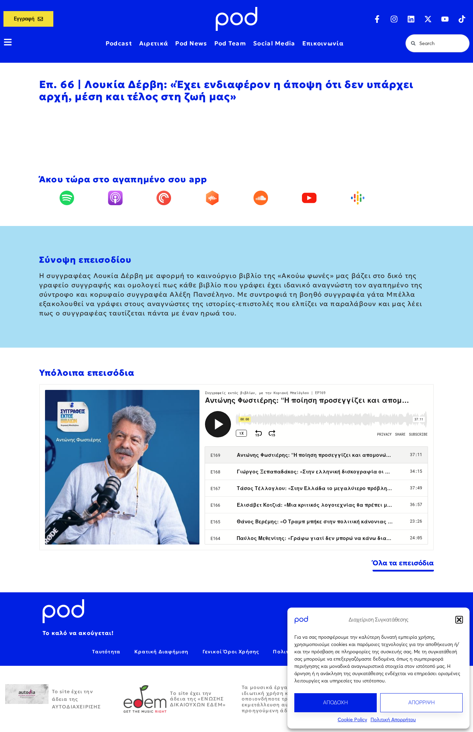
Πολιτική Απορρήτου (393, 719)
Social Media (274, 43)
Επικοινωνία (323, 43)
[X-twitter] (428, 19)
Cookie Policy (352, 719)
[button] (459, 619)
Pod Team (230, 43)
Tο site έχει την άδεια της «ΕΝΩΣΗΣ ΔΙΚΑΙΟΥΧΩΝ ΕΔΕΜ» (198, 699)
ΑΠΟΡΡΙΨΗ (421, 702)
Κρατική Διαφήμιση (161, 651)
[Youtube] (445, 19)
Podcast (119, 43)
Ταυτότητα (106, 651)
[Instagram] (394, 19)
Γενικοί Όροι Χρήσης (231, 651)
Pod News (191, 43)
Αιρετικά (153, 43)
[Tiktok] (462, 19)
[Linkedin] (411, 19)
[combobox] (437, 43)
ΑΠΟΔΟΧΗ (335, 702)
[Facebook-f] (377, 19)
